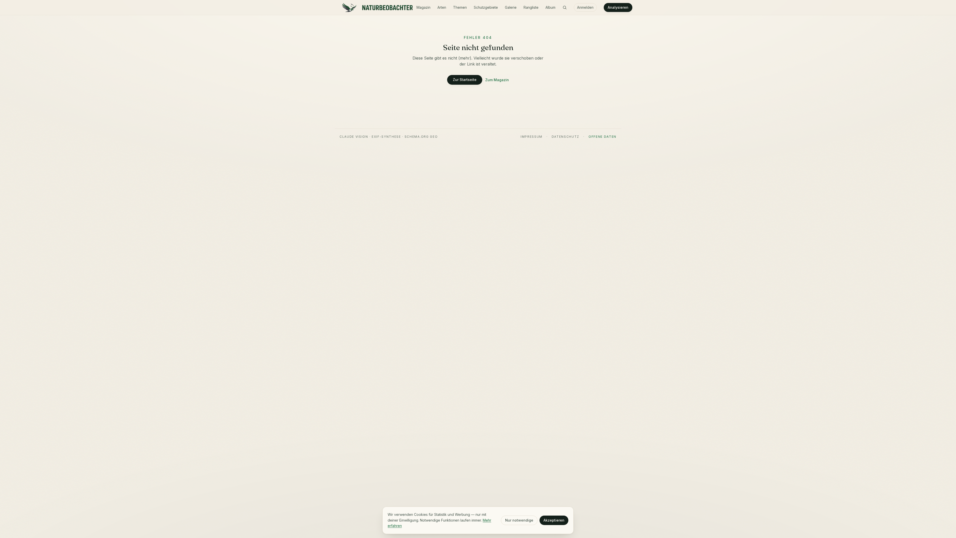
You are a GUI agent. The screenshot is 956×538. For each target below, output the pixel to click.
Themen (460, 7)
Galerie (511, 7)
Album (550, 7)
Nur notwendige (519, 520)
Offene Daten (602, 136)
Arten (441, 7)
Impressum (531, 136)
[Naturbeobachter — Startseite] (376, 7)
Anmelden (585, 7)
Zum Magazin (497, 80)
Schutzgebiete (486, 7)
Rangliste (531, 7)
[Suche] (564, 7)
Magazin (423, 7)
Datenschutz (565, 136)
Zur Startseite (465, 79)
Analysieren (618, 7)
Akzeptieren (553, 520)
